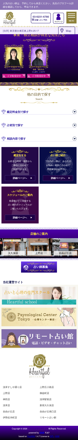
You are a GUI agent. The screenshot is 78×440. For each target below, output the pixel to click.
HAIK (42, 432)
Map (68, 31)
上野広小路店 (47, 387)
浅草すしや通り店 (12, 387)
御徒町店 (44, 393)
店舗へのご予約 (41, 18)
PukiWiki (31, 436)
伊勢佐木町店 (10, 417)
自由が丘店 (9, 411)
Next (73, 247)
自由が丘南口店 (48, 411)
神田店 (6, 399)
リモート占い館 (48, 417)
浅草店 (6, 405)
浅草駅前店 (46, 399)
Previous (4, 247)
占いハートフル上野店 (38, 428)
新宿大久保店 (47, 405)
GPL (52, 436)
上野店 (6, 393)
